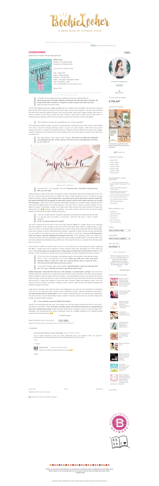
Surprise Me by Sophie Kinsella (63, 68)
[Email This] (59, 321)
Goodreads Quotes (124, 270)
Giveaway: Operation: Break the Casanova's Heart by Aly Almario (124, 367)
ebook (56, 323)
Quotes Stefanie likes (119, 252)
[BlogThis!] (61, 321)
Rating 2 (112, 160)
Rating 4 (112, 168)
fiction (65, 323)
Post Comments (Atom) (43, 392)
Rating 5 (112, 173)
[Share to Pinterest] (67, 321)
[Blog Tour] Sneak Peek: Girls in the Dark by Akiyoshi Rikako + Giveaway (124, 357)
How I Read (113, 203)
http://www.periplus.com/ (73, 84)
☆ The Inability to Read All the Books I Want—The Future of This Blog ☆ (120, 184)
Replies (38, 343)
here (65, 185)
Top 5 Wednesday (115, 222)
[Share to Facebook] (65, 321)
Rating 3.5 (71, 323)
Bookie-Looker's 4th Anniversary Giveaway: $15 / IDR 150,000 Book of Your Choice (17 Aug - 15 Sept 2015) (120, 283)
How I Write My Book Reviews (119, 199)
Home (66, 389)
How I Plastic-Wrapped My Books (120, 195)
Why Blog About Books (117, 201)
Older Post (99, 389)
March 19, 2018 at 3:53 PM (71, 333)
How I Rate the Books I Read (118, 197)
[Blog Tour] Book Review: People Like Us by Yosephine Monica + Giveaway (124, 304)
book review (36, 323)
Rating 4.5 (113, 170)
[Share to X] (63, 321)
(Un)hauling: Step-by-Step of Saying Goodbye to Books (118, 192)
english (61, 323)
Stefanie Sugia (44, 320)
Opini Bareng (114, 216)
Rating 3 (112, 164)
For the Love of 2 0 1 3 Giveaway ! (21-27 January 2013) (124, 335)
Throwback (113, 218)
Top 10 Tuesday (115, 220)
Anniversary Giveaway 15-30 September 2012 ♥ (124, 313)
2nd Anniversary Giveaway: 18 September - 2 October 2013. (124, 325)
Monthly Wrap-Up (115, 213)
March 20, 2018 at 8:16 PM (59, 347)
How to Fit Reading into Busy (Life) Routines (118, 188)
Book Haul (113, 211)
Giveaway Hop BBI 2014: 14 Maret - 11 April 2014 (124, 292)
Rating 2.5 (113, 162)
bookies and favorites (47, 323)
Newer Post (32, 389)
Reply (35, 340)
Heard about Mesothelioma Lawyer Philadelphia (48, 333)
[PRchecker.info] (119, 152)
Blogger (104, 481)
